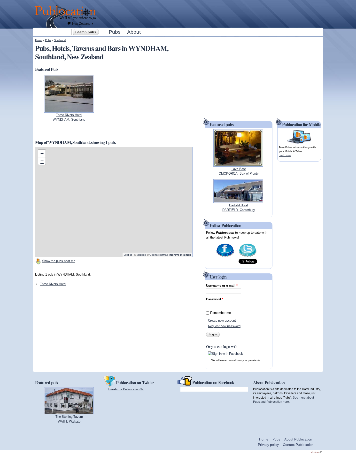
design (316, 452)
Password (214, 299)
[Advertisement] (211, 13)
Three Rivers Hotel (53, 284)
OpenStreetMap (158, 254)
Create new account (222, 320)
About (134, 32)
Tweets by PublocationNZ (126, 389)
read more (285, 155)
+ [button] (42, 153)
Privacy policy (268, 445)
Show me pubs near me (58, 261)
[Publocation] (66, 16)
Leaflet (128, 254)
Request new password (224, 326)
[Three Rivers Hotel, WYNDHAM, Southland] (69, 110)
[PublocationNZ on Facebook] (225, 256)
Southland (60, 40)
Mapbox (141, 254)
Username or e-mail (222, 285)
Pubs (115, 32)
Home (38, 40)
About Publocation (298, 439)
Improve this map (180, 254)
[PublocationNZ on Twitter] (248, 256)
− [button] (42, 161)
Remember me (220, 313)
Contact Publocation (298, 445)
